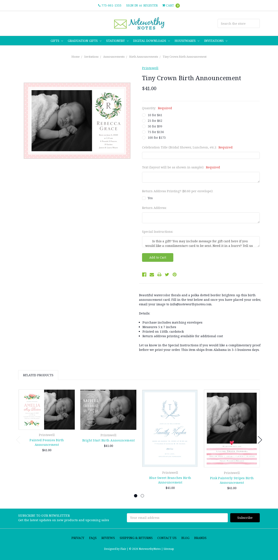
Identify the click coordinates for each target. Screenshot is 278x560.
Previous (18, 439)
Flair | (124, 549)
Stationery (116, 41)
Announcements (114, 57)
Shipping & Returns (136, 538)
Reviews (108, 538)
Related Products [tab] (38, 375)
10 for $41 (155, 115)
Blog (185, 538)
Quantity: (157, 108)
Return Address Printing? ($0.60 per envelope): (177, 191)
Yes (150, 198)
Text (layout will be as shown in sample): (181, 167)
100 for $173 (157, 137)
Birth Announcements (143, 57)
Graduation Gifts (83, 41)
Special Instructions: (157, 232)
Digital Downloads (150, 41)
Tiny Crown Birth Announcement (185, 57)
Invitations (214, 41)
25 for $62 (155, 121)
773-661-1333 (111, 5)
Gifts (55, 41)
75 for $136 (156, 132)
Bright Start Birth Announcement (108, 440)
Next (260, 439)
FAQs (93, 538)
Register (150, 5)
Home (75, 57)
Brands (200, 538)
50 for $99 (155, 126)
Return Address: (154, 208)
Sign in (132, 5)
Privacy (77, 538)
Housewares (186, 41)
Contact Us (167, 538)
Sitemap (168, 549)
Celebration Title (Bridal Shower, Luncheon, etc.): (187, 147)
